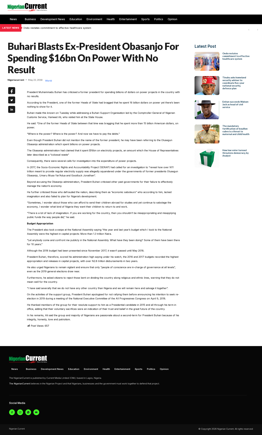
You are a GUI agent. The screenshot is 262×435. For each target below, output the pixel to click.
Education (76, 19)
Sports (145, 19)
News (13, 19)
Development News (52, 19)
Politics (158, 19)
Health (111, 19)
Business (30, 19)
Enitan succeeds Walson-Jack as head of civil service (235, 104)
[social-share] (11, 90)
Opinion (172, 19)
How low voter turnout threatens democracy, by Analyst (235, 153)
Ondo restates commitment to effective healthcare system (236, 56)
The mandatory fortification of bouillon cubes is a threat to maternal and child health (235, 130)
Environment (94, 19)
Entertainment (128, 19)
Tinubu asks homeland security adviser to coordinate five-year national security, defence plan (78, 27)
